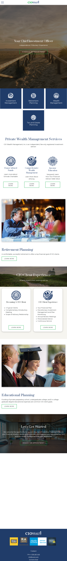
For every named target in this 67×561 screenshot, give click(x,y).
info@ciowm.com (34, 557)
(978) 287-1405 (35, 554)
